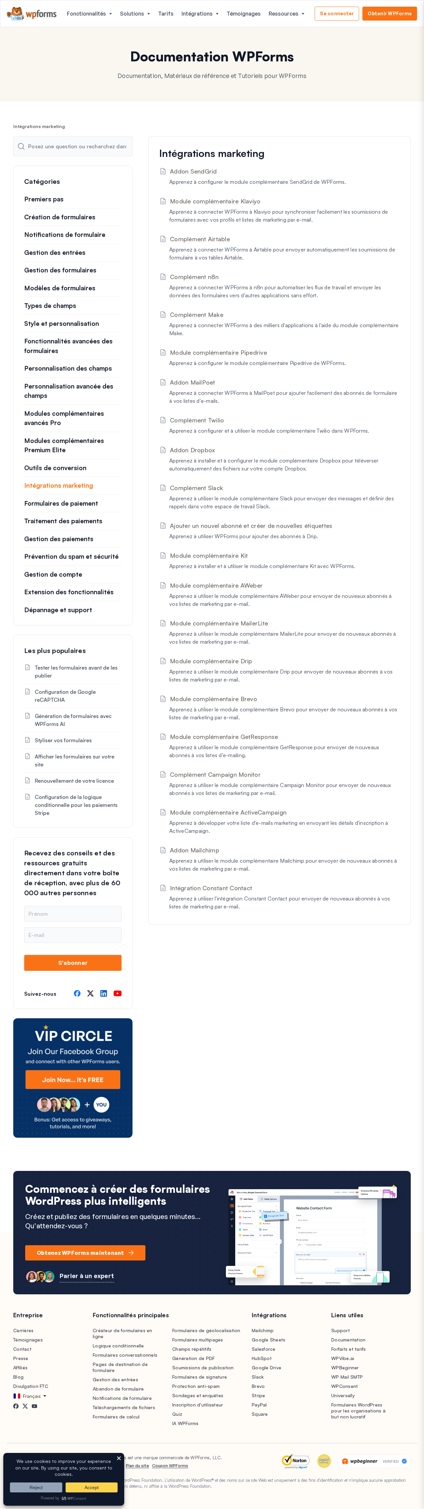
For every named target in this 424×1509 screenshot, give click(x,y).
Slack (258, 1377)
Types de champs (50, 306)
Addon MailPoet (192, 382)
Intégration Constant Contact (211, 888)
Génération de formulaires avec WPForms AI (73, 720)
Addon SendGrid (193, 171)
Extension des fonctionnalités (69, 592)
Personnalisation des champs (68, 368)
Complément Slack (196, 487)
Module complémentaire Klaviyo (215, 201)
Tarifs (166, 13)
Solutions (132, 13)
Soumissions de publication (203, 1367)
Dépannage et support (58, 610)
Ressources (283, 13)
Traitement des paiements (63, 521)
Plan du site (137, 1465)
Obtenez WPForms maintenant (80, 1253)
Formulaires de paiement (61, 503)
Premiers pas (44, 199)
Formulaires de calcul (116, 1416)
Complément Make (196, 314)
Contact (22, 1349)
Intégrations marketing (58, 485)
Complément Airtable (200, 239)
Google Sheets (268, 1339)
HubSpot (262, 1358)
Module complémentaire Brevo (213, 698)
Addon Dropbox (192, 450)
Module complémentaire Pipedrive (218, 352)
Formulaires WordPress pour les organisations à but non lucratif (358, 1410)
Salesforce (264, 1349)
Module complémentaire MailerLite (219, 623)
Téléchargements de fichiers (124, 1407)
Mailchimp (263, 1330)
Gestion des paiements (58, 539)
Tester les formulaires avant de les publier (76, 671)
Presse (20, 1358)
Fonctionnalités (86, 13)
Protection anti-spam (196, 1386)
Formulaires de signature (199, 1377)
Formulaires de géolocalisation (206, 1330)
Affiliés (20, 1367)
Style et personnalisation (61, 323)
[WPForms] (32, 14)
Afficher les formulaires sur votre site (74, 760)
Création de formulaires (59, 217)
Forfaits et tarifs (348, 1349)
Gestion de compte (53, 574)
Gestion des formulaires (60, 270)
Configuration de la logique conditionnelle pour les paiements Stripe (76, 805)
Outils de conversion (55, 468)
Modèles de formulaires (59, 288)
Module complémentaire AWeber (216, 585)
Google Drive (266, 1367)
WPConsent (344, 1386)
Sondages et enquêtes (197, 1395)
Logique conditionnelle (118, 1345)
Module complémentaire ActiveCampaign (228, 812)
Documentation (348, 1339)
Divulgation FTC (30, 1386)
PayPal (259, 1404)
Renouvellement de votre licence (74, 780)
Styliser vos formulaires (63, 740)
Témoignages (244, 13)
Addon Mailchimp (194, 850)
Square (260, 1414)
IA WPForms (185, 1423)
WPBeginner (345, 1367)
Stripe (258, 1395)
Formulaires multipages (197, 1339)
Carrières (23, 1330)
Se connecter (337, 13)
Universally (343, 1395)
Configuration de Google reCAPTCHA (65, 695)
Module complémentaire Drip (211, 661)
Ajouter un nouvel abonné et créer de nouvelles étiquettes (251, 525)
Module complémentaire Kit (209, 555)
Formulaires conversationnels (125, 1355)
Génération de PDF (193, 1358)
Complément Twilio (197, 420)
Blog (18, 1377)
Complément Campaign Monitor (215, 774)
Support (340, 1330)
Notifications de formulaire (64, 235)
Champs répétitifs (191, 1349)
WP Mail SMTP (347, 1377)
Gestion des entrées (54, 252)
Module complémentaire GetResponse (224, 736)
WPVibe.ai (342, 1358)
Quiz (177, 1414)
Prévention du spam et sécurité (71, 556)
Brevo (258, 1386)
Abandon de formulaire (118, 1389)
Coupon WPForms (170, 1465)
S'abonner (72, 962)
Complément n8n (194, 276)
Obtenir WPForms (390, 13)
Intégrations (197, 13)
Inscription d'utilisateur (197, 1404)
